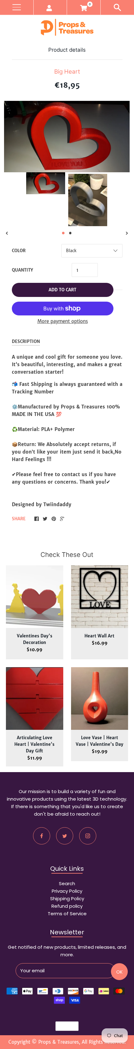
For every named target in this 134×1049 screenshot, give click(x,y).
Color (19, 250)
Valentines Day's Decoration (34, 639)
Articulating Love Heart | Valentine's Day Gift (34, 744)
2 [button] (70, 233)
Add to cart (62, 290)
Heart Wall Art (99, 636)
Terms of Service (67, 913)
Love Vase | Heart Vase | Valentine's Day (99, 741)
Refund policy (67, 906)
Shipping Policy (67, 898)
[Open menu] (16, 7)
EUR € (64, 1026)
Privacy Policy (67, 891)
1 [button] (63, 233)
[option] (45, 183)
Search (67, 883)
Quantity (22, 270)
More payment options (62, 321)
